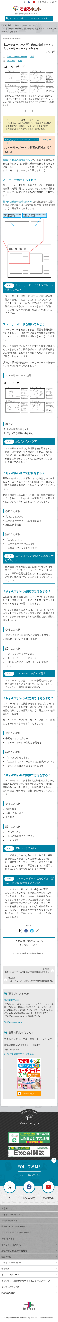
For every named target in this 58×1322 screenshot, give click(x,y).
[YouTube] (34, 2)
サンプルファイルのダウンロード (16, 1232)
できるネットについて (48, 2)
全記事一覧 (6, 1256)
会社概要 (5, 1268)
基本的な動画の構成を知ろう (17, 160)
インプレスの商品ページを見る (20, 1054)
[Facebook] (29, 2)
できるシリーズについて (12, 1214)
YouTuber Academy (13, 1022)
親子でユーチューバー (25, 25)
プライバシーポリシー (11, 1262)
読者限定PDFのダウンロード (14, 1226)
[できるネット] (2, 25)
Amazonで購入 (28, 1094)
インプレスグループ (10, 1274)
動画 (20, 60)
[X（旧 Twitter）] (24, 2)
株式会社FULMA (11, 999)
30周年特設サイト (9, 1220)
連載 (9, 25)
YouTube (11, 60)
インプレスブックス (10, 1287)
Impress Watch (8, 1293)
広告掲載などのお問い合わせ (14, 1250)
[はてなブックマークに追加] (32, 931)
